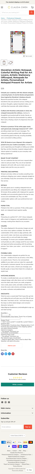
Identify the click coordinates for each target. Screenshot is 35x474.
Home (3, 18)
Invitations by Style (26, 454)
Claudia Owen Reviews (16, 453)
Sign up (28, 427)
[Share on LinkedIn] (9, 353)
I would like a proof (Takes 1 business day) (17, 322)
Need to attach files (8, 339)
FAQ (20, 451)
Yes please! (5, 331)
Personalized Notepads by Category (16, 460)
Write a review (17, 385)
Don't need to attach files (23, 339)
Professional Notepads (14, 18)
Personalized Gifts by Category (16, 462)
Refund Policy (25, 464)
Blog (24, 451)
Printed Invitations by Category (10, 454)
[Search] (31, 12)
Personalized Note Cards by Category (16, 458)
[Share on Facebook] (2, 353)
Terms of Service (17, 466)
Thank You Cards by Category (12, 464)
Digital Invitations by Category (16, 456)
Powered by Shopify (17, 470)
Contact (15, 451)
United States (17, 435)
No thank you (14, 331)
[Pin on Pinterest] (13, 353)
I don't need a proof (8, 322)
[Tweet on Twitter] (5, 353)
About (8, 451)
